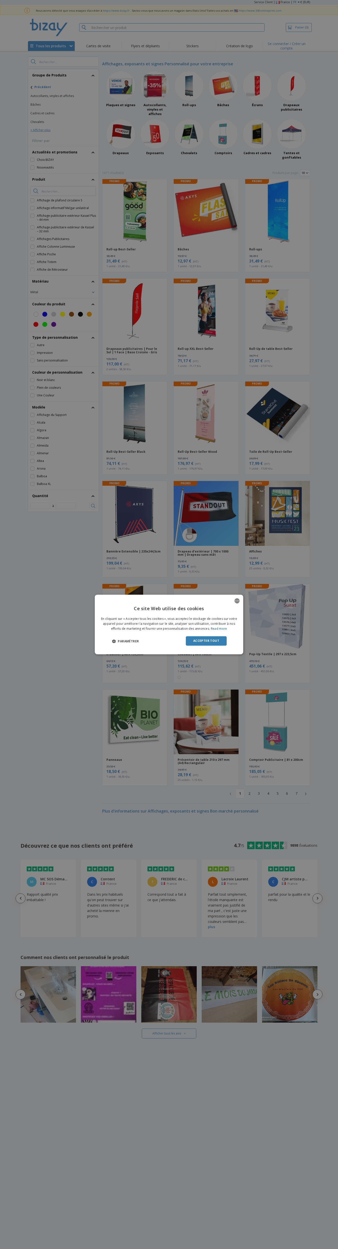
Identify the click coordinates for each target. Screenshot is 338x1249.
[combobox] (237, 600)
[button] (125, 641)
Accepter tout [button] (206, 641)
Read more (219, 628)
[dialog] (169, 624)
